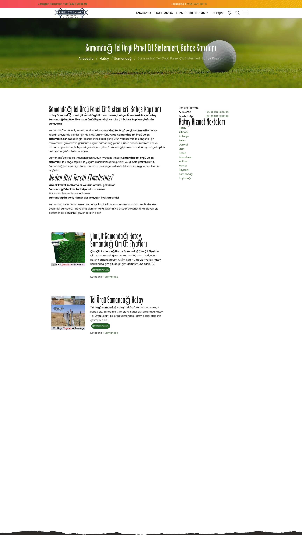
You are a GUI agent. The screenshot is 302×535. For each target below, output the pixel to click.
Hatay (104, 58)
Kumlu (183, 165)
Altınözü (184, 132)
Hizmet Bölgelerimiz (192, 13)
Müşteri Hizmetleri (63, 4)
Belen (182, 140)
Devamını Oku (100, 270)
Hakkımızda (164, 13)
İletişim (218, 13)
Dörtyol (183, 144)
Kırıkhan (183, 161)
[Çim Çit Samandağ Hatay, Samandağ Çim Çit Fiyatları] (68, 249)
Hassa (182, 153)
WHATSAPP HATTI (196, 4)
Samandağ (123, 58)
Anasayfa (143, 13)
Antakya (184, 136)
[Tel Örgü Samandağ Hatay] (68, 313)
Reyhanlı (184, 170)
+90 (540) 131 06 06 (217, 112)
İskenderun (185, 157)
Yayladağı (185, 178)
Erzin (181, 149)
